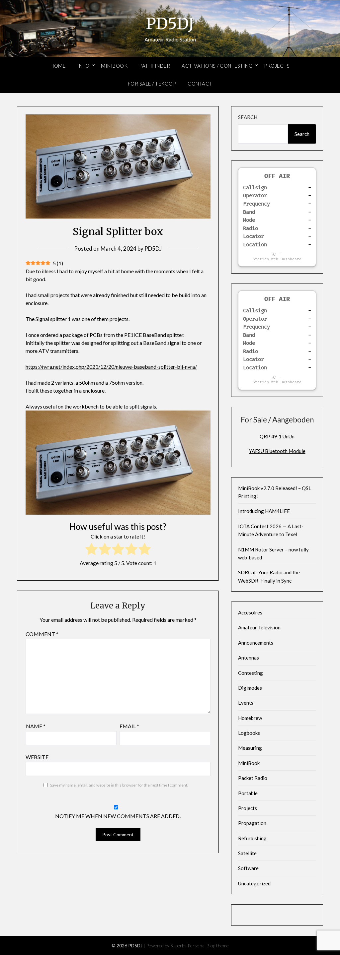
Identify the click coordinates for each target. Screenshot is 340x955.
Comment (42, 634)
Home (57, 66)
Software (248, 868)
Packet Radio (252, 778)
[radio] (91, 550)
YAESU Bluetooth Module (277, 451)
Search (247, 117)
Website (37, 757)
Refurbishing (252, 838)
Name (35, 726)
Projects (277, 66)
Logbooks (249, 733)
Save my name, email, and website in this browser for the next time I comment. (119, 785)
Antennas (248, 658)
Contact (200, 84)
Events (245, 703)
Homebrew (250, 718)
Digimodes (250, 688)
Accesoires (250, 612)
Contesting (250, 673)
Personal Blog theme (208, 945)
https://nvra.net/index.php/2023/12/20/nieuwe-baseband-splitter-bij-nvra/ (111, 366)
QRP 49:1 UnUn (277, 436)
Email (129, 726)
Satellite (247, 853)
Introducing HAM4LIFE (264, 511)
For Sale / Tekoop (152, 84)
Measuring (250, 748)
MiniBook (114, 66)
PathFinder (154, 66)
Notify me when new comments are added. (118, 816)
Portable (248, 793)
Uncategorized (254, 883)
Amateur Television (259, 627)
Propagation (252, 823)
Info (83, 66)
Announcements (255, 643)
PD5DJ (170, 23)
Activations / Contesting (217, 66)
